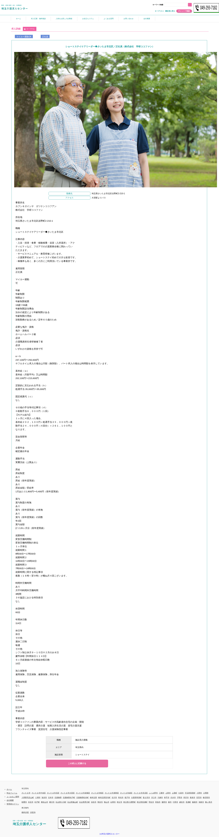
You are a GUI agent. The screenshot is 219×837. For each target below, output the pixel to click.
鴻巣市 (201, 802)
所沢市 (186, 797)
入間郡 (205, 793)
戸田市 (179, 797)
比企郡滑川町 (84, 802)
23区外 (33, 812)
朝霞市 (24, 802)
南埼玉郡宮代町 (104, 797)
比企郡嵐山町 (72, 802)
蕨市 (170, 802)
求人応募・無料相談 (38, 19)
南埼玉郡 (93, 797)
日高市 (199, 797)
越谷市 (182, 802)
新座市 (192, 797)
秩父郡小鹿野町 (129, 802)
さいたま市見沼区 (141, 793)
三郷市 (161, 793)
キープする (30, 29)
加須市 (44, 797)
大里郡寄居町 (136, 797)
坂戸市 (127, 797)
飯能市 (194, 802)
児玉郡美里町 (190, 793)
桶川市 (51, 802)
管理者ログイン (13, 804)
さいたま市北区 (53, 793)
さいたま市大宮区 (67, 793)
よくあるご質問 (13, 797)
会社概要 (146, 19)
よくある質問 (109, 19)
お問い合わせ (128, 19)
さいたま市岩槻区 (83, 793)
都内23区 (25, 812)
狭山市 (106, 802)
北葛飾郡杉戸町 (69, 797)
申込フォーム (12, 793)
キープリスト (159, 11)
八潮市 (37, 797)
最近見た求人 (170, 11)
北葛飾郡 (58, 797)
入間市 (199, 793)
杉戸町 (37, 802)
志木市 (173, 797)
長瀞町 (188, 802)
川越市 (160, 797)
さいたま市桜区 (97, 793)
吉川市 (114, 797)
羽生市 (151, 802)
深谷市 (93, 802)
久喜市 (181, 793)
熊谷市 (100, 802)
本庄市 (30, 802)
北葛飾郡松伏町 (82, 797)
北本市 (50, 797)
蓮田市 (164, 802)
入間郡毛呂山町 (28, 797)
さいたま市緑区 (126, 793)
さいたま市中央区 (39, 793)
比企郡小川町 (61, 802)
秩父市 (119, 802)
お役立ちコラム (88, 19)
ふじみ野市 (153, 793)
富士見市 (146, 797)
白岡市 (113, 802)
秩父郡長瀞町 (142, 802)
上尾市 (168, 793)
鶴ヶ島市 (208, 802)
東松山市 (44, 802)
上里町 (174, 793)
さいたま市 (26, 793)
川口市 (153, 797)
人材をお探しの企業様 (64, 19)
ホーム (18, 19)
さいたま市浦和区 (112, 793)
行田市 (175, 802)
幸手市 (166, 797)
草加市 (157, 802)
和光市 (120, 797)
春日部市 (206, 797)
